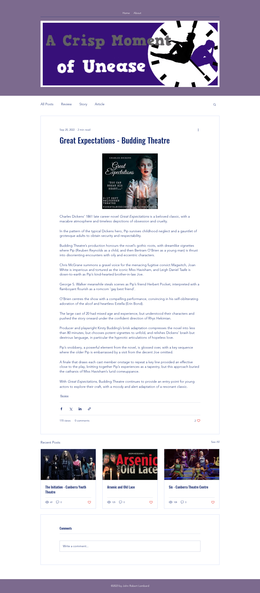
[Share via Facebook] (61, 409)
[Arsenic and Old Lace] (130, 464)
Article (99, 104)
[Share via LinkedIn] (80, 409)
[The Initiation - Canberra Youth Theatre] (68, 464)
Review (66, 104)
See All (215, 442)
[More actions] (198, 129)
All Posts (47, 104)
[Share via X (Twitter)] (71, 409)
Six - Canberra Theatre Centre (188, 486)
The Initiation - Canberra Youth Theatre (65, 489)
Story (83, 104)
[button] (214, 104)
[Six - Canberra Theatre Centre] (191, 464)
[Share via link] (89, 409)
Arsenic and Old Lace (121, 486)
